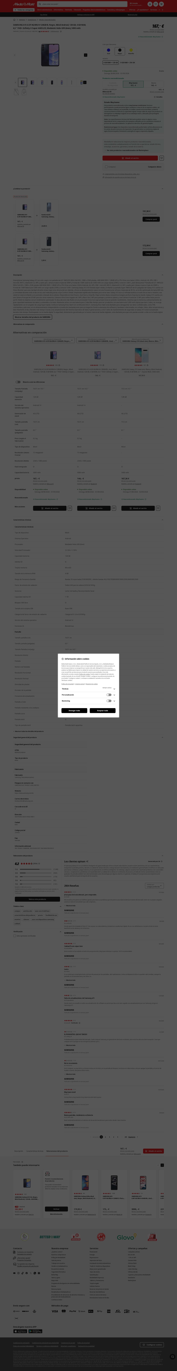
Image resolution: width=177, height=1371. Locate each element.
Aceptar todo (102, 710)
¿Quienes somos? (80, 684)
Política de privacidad (67, 684)
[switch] (109, 695)
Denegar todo (74, 710)
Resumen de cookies (92, 684)
